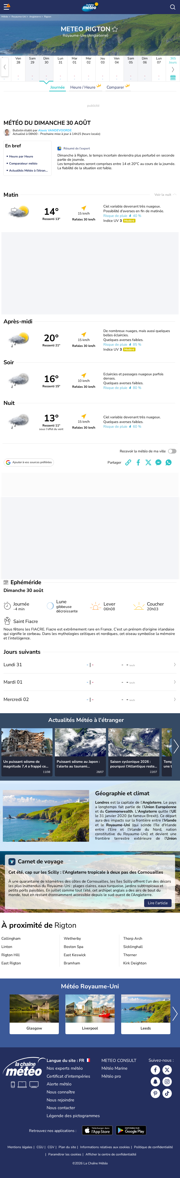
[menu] (7, 7)
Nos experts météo (65, 1068)
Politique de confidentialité (153, 1147)
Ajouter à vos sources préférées (32, 462)
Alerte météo (59, 1084)
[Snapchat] (155, 1081)
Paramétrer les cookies (64, 1154)
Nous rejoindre (60, 1100)
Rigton (47, 16)
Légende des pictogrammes (73, 1116)
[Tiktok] (167, 1093)
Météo (4, 16)
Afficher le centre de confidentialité (111, 1154)
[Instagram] (167, 1081)
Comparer (116, 87)
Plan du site (67, 1147)
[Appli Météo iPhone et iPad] (97, 1131)
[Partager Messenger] (158, 462)
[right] (176, 747)
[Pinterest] (155, 1093)
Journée (57, 87)
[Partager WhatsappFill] (168, 462)
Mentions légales (20, 1147)
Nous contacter (61, 1108)
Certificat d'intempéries (68, 1076)
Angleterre (35, 16)
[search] (172, 7)
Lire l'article (158, 903)
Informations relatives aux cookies (105, 1147)
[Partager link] (128, 462)
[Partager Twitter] (148, 462)
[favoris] (114, 29)
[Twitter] (167, 1070)
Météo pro (111, 1076)
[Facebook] (155, 1070)
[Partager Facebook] (138, 462)
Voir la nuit (163, 194)
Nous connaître (61, 1092)
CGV (51, 1147)
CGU (40, 1147)
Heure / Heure (83, 87)
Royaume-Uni (18, 16)
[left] (4, 67)
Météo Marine (114, 1068)
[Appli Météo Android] (131, 1131)
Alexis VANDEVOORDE (55, 130)
